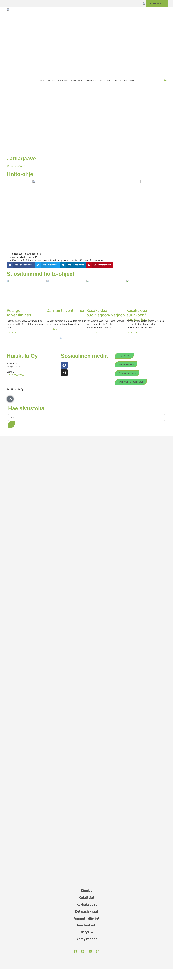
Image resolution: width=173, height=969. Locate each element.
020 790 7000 (16, 375)
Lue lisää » (12, 332)
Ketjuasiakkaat (76, 80)
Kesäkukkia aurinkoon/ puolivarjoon (137, 315)
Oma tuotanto (105, 80)
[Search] (11, 424)
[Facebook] (64, 365)
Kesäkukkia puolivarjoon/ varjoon (105, 312)
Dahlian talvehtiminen (66, 310)
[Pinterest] (82, 951)
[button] (21, 265)
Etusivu (42, 80)
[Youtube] (90, 951)
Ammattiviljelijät (91, 80)
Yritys (116, 80)
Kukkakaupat (63, 80)
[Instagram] (64, 372)
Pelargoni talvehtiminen (19, 312)
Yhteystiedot (129, 80)
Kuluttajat (51, 80)
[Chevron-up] (10, 399)
